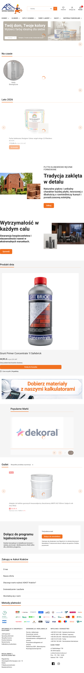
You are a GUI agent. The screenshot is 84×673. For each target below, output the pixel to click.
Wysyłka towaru (7, 638)
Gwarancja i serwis (32, 634)
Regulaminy (5, 659)
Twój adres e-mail (47, 531)
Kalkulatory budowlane (9, 644)
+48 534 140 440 (56, 641)
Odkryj (48, 205)
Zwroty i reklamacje (32, 632)
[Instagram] (58, 663)
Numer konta (6, 642)
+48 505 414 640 (56, 632)
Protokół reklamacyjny (33, 636)
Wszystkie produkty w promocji (21, 464)
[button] (55, 8)
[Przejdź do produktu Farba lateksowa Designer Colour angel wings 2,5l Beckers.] (34, 121)
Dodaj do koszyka (30, 367)
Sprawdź (6, 251)
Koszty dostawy (7, 640)
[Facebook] (53, 663)
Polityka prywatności (8, 665)
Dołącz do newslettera (52, 536)
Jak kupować (6, 634)
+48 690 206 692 (56, 637)
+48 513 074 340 (56, 639)
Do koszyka (14, 147)
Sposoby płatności (7, 636)
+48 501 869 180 (56, 634)
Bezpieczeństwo (7, 667)
